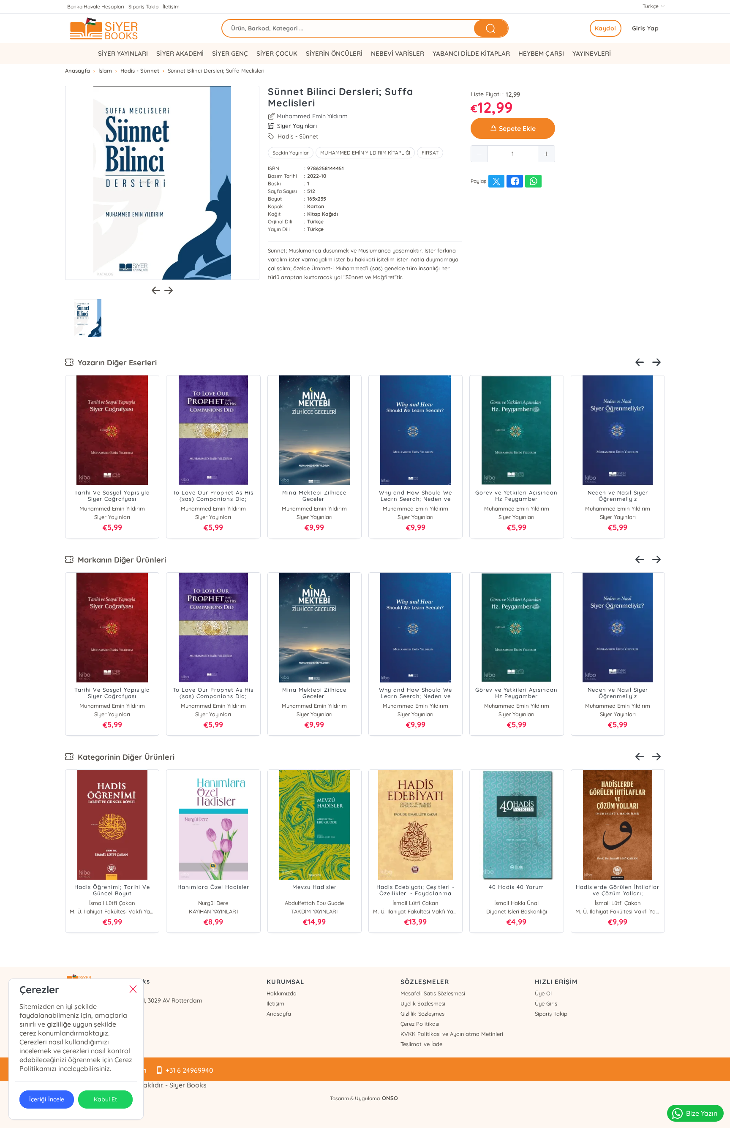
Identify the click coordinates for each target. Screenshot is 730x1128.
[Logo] (124, 28)
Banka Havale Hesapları (95, 6)
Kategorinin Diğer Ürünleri (124, 757)
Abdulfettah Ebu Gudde (314, 903)
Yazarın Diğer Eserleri (115, 362)
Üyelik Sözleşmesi (422, 1003)
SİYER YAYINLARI (123, 53)
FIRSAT (430, 152)
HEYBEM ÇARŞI (541, 53)
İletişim (171, 6)
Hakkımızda (282, 993)
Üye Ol (543, 993)
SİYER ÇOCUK (276, 53)
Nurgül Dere (213, 903)
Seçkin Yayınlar (290, 152)
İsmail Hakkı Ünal (516, 903)
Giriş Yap (645, 28)
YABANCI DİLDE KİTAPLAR (471, 53)
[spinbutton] (513, 153)
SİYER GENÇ (230, 53)
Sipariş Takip (143, 6)
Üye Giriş (546, 1003)
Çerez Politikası (419, 1023)
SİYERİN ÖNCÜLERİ (334, 53)
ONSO (390, 1098)
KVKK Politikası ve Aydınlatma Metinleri (451, 1033)
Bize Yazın (701, 1113)
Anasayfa (279, 1013)
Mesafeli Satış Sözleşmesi (432, 993)
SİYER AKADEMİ (179, 53)
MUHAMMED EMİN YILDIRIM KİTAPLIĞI (365, 152)
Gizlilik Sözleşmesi (422, 1013)
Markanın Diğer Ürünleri (120, 560)
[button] (479, 154)
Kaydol (605, 28)
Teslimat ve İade (421, 1044)
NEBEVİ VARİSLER (397, 53)
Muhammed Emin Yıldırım (312, 116)
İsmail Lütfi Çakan (112, 903)
